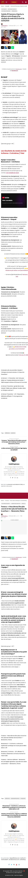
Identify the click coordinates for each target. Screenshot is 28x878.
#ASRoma (8, 270)
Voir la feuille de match (12, 173)
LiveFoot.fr (22, 858)
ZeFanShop (23, 859)
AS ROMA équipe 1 (12, 9)
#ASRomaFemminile (20, 347)
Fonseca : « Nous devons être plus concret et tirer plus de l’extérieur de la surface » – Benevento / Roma (14, 508)
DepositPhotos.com (15, 858)
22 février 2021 (12, 25)
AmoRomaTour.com (14, 859)
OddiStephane (4, 25)
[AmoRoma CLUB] (26, 2)
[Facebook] (10, 477)
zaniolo (13, 433)
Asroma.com (19, 69)
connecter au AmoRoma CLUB (14, 484)
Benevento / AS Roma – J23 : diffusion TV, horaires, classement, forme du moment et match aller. (13, 754)
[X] (14, 864)
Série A (23, 503)
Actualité (4, 9)
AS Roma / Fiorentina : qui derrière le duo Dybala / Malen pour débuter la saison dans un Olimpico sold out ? (13, 388)
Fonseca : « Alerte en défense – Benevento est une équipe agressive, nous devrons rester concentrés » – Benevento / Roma (14, 762)
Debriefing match (16, 503)
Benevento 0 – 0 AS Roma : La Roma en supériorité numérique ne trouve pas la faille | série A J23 (13, 746)
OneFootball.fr (4, 859)
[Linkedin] (17, 477)
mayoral (23, 798)
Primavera (14, 11)
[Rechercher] (23, 2)
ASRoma (7, 433)
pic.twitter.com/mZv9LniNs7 (17, 349)
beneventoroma (15, 798)
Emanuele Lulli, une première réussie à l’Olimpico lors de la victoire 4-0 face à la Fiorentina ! (12, 372)
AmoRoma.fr (15, 70)
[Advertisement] (14, 415)
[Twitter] (12, 477)
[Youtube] (16, 864)
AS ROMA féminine (6, 11)
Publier (14, 2)
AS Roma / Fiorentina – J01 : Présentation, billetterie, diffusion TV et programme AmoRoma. (12, 396)
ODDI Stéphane (18, 872)
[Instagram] (15, 477)
